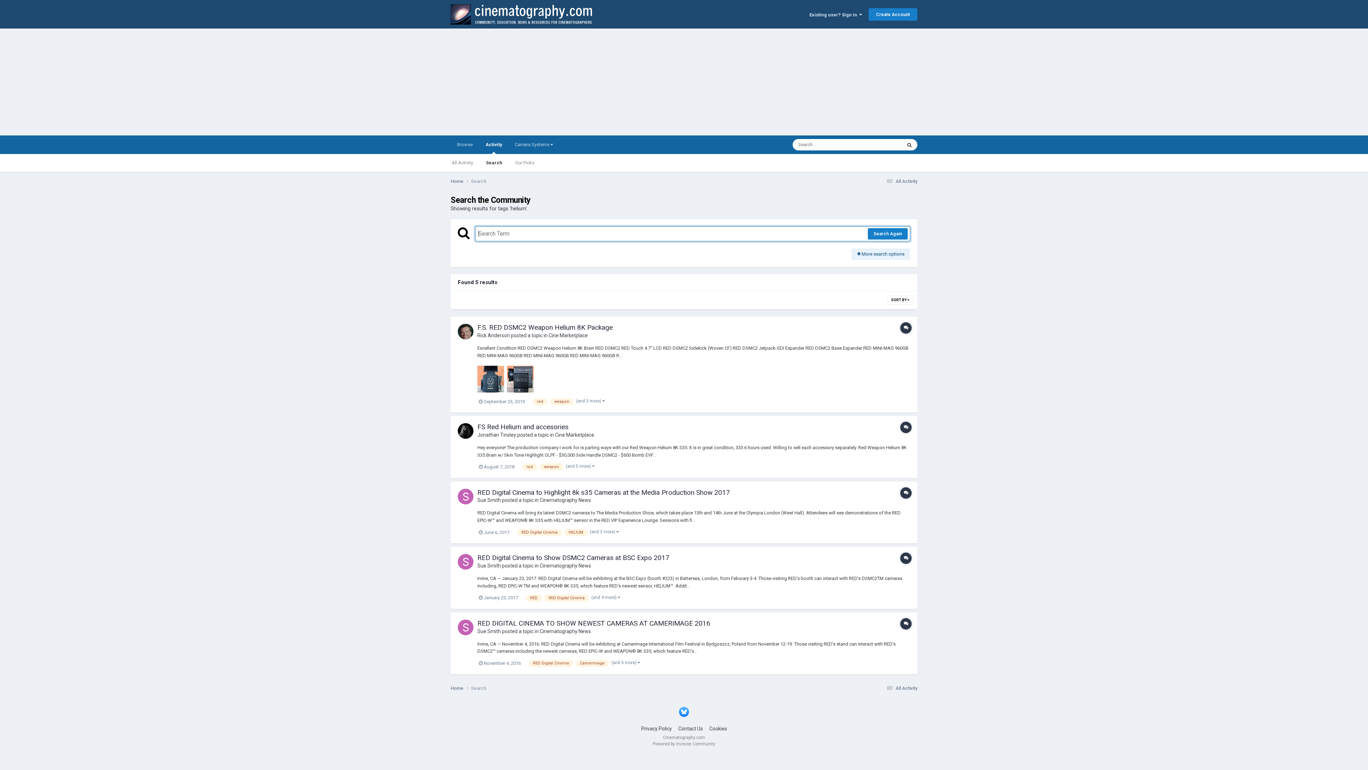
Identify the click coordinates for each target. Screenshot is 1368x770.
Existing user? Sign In (834, 14)
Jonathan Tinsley (496, 435)
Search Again (888, 233)
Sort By (899, 300)
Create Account (893, 14)
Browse (465, 144)
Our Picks (524, 162)
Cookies (718, 729)
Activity (494, 144)
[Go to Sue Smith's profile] (465, 496)
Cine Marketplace (568, 335)
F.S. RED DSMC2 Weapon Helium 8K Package (545, 327)
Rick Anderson (493, 335)
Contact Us (690, 729)
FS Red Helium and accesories (523, 427)
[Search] (909, 144)
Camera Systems (532, 144)
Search (494, 162)
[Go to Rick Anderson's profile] (465, 331)
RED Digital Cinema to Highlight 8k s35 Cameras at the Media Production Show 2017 (603, 492)
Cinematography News (565, 500)
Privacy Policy (656, 729)
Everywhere (880, 144)
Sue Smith (489, 500)
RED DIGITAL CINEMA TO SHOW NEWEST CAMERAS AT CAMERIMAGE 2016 (593, 623)
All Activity (462, 162)
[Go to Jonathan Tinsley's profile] (465, 431)
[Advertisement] (684, 82)
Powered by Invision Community (684, 743)
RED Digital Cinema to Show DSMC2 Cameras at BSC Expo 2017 (573, 558)
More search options (883, 254)
